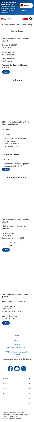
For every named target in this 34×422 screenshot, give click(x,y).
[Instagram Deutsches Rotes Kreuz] (23, 368)
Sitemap (26, 414)
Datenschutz (14, 416)
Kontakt (21, 414)
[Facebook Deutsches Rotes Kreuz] (10, 368)
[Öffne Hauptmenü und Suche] (31, 19)
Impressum (6, 416)
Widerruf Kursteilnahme (9, 412)
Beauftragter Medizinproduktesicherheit (13, 413)
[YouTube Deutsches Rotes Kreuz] (17, 368)
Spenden (25, 18)
